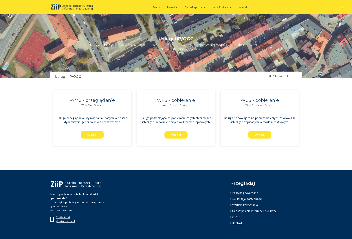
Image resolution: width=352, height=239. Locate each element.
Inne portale (220, 7)
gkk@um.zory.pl (65, 221)
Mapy (156, 7)
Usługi (171, 7)
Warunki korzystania (245, 205)
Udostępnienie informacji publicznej (255, 211)
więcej (92, 135)
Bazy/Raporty (194, 7)
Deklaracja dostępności (247, 199)
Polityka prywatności (245, 193)
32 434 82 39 (63, 217)
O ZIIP (236, 217)
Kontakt (244, 7)
